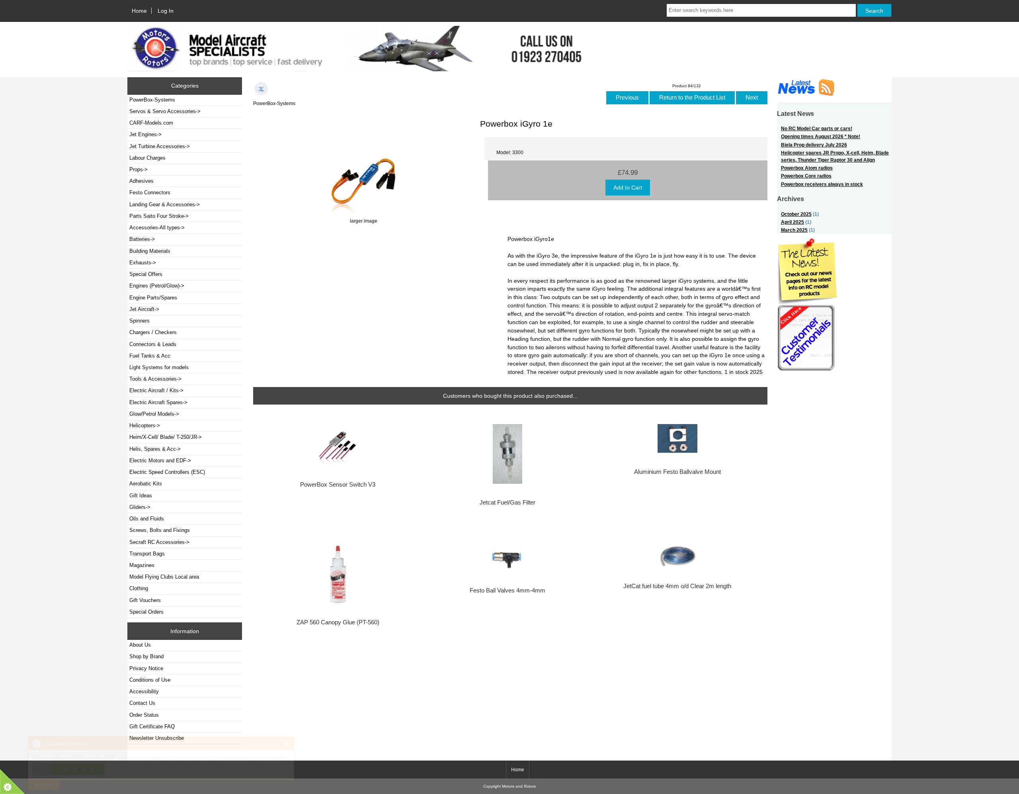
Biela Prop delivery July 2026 (814, 144)
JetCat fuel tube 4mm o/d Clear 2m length (677, 586)
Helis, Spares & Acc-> (155, 449)
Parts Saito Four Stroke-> (159, 216)
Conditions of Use (149, 680)
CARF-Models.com (151, 123)
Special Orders (146, 612)
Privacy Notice (146, 668)
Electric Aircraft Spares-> (158, 402)
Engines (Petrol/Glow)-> (156, 286)
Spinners (139, 321)
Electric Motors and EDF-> (160, 460)
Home (139, 11)
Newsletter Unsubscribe (156, 738)
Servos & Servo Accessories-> (165, 111)
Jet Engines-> (145, 134)
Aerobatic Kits (145, 484)
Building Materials (149, 251)
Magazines (141, 565)
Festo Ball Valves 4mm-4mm (507, 590)
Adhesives (141, 181)
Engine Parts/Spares (153, 298)
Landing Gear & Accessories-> (164, 204)
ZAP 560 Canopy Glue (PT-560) (338, 622)
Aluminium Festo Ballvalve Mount (677, 472)
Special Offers (145, 274)
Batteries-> (142, 239)
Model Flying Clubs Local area (164, 577)
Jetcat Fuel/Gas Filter (507, 502)
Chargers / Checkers (153, 332)
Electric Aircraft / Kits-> (156, 390)
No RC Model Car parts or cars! (816, 128)
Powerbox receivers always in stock (822, 184)
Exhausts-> (142, 263)
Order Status (144, 715)
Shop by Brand (146, 656)
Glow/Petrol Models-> (154, 414)
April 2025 (792, 222)
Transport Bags (147, 554)
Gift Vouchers (145, 600)
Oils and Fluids (146, 519)
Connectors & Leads (152, 344)
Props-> (138, 169)
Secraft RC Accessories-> (159, 542)
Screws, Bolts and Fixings (159, 530)
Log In (166, 11)
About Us (140, 645)
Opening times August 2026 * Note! (820, 136)
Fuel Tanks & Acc (149, 356)
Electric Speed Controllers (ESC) (167, 472)
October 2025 (796, 214)
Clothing (138, 588)
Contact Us (142, 703)
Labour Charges (147, 158)
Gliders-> (139, 507)
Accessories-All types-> (157, 228)
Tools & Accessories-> (155, 379)
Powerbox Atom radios (807, 167)
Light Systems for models (159, 367)
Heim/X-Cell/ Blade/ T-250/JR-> (165, 437)
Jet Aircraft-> (144, 309)
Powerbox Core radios (806, 175)
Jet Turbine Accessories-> (159, 146)
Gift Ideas (140, 496)
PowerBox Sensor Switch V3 (337, 484)
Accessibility (144, 691)
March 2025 (794, 230)
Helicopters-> (144, 425)
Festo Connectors (149, 193)
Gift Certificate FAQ (152, 726)
